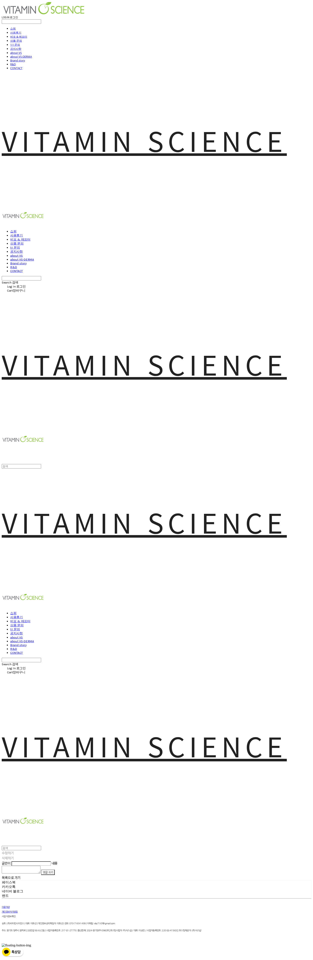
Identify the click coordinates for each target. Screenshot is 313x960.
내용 (54, 863)
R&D (13, 64)
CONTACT (16, 68)
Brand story (17, 60)
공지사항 (15, 49)
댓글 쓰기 (48, 872)
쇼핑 (13, 28)
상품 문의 (16, 41)
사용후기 (15, 32)
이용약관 (6, 907)
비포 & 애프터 (18, 36)
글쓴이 (6, 863)
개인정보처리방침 (10, 912)
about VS (16, 53)
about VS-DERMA (21, 56)
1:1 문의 (15, 45)
